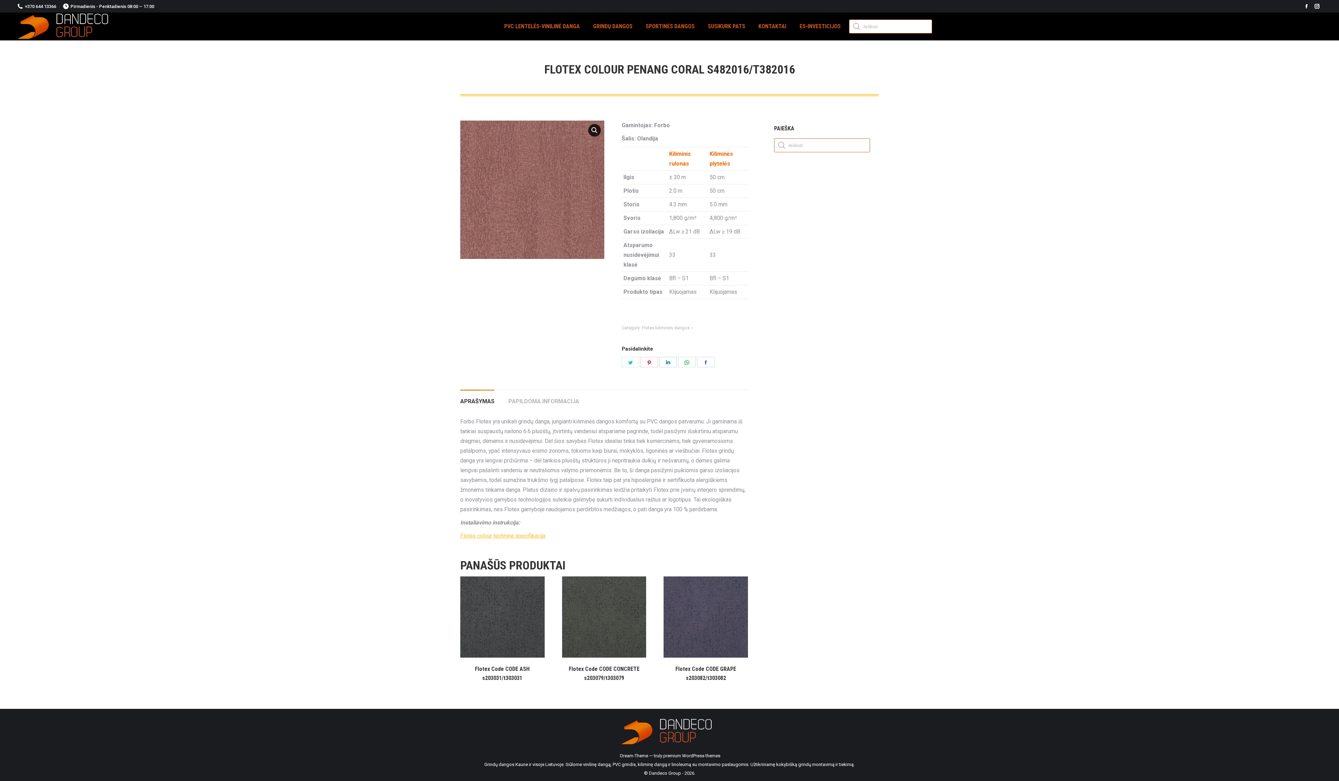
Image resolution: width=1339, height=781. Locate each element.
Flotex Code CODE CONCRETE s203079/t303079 (604, 673)
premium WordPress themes (691, 755)
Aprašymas (477, 401)
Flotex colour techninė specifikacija (502, 536)
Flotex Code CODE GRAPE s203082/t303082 (705, 673)
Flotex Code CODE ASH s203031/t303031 (502, 673)
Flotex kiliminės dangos (666, 327)
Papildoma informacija (543, 401)
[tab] (477, 398)
